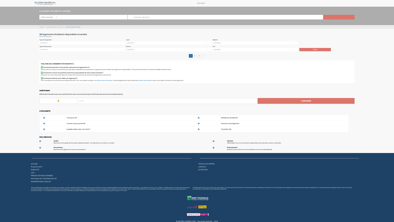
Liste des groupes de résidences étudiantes (304, 187)
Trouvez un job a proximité (75, 123)
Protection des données (42, 176)
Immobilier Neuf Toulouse (200, 187)
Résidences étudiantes (229, 118)
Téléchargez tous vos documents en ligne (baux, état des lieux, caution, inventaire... (254, 143)
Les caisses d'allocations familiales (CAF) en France (331, 187)
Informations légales (41, 181)
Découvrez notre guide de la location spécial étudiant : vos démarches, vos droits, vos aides (84, 143)
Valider (315, 50)
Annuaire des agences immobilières (254, 187)
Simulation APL (226, 129)
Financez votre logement (230, 123)
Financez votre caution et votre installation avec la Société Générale (249, 149)
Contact (202, 167)
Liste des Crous (212, 187)
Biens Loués (210, 189)
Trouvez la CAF (71, 118)
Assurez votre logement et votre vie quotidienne (70, 149)
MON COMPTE (201, 3)
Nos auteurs (220, 187)
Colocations (240, 187)
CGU (32, 173)
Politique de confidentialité (44, 179)
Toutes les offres (206, 164)
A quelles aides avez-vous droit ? (78, 129)
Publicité (35, 170)
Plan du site (36, 167)
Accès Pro (203, 170)
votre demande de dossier (103, 80)
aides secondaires (146, 80)
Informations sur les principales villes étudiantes (278, 187)
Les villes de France (230, 187)
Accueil (34, 164)
